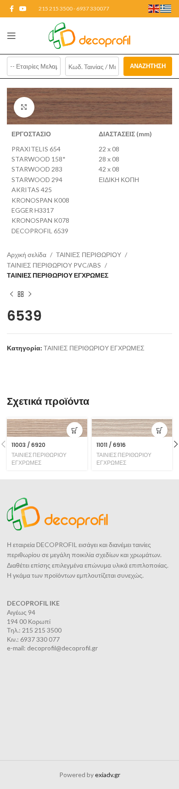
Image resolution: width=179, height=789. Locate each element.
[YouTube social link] (23, 9)
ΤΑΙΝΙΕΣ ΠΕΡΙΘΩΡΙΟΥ (88, 254)
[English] (154, 8)
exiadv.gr (107, 774)
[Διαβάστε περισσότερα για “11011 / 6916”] (159, 430)
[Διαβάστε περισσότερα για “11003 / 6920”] (75, 430)
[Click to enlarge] (24, 107)
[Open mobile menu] (11, 36)
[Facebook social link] (12, 9)
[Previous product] (11, 294)
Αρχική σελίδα (26, 254)
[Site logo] (90, 35)
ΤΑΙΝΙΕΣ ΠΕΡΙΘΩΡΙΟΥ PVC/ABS (54, 265)
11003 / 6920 (28, 445)
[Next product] (29, 294)
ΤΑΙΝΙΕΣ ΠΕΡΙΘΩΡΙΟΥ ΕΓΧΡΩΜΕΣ (57, 275)
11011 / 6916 (111, 445)
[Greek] (166, 8)
